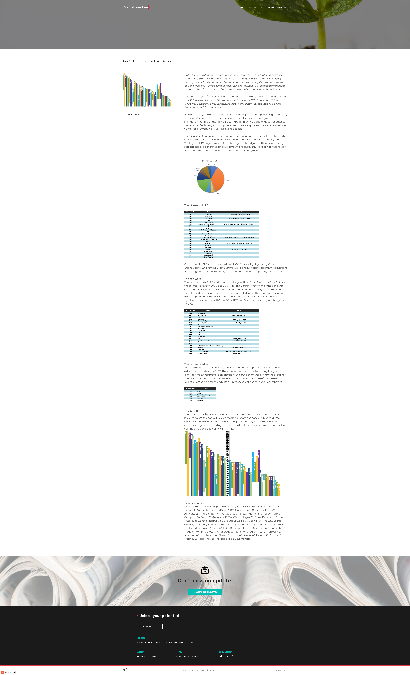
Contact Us (281, 7)
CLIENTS (261, 7)
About (242, 7)
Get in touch (148, 626)
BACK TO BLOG (134, 115)
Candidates (252, 7)
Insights (271, 7)
